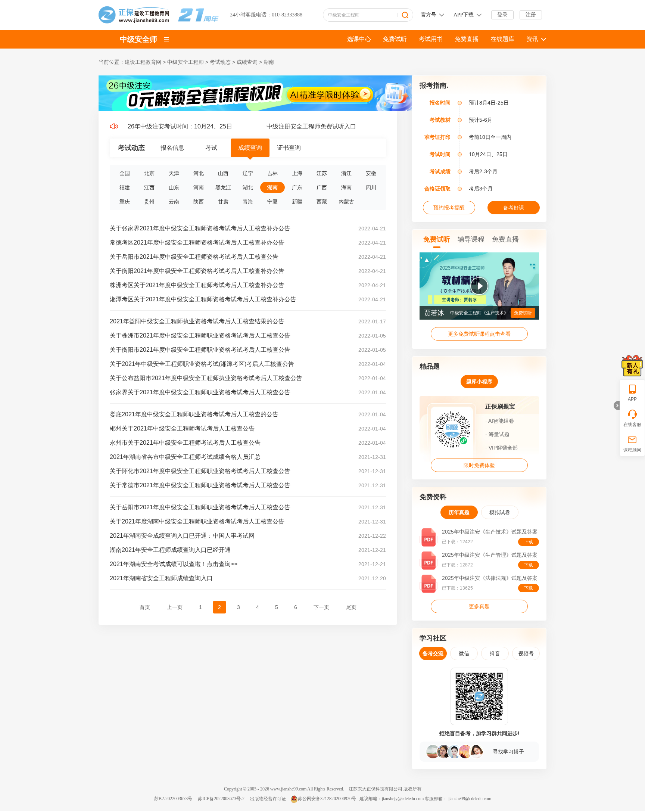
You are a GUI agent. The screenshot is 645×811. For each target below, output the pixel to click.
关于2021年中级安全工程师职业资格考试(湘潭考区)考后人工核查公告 (202, 364)
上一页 (175, 607)
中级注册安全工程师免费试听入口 (300, 126)
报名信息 (172, 148)
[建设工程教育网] (159, 14)
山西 (223, 173)
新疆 (297, 202)
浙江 (346, 173)
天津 (174, 173)
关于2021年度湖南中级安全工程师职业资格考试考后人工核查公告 (197, 521)
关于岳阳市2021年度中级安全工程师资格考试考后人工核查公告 (194, 257)
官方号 (428, 15)
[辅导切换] (166, 39)
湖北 (248, 187)
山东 (174, 187)
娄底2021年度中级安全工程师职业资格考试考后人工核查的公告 (194, 414)
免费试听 (395, 39)
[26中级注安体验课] (255, 109)
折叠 (617, 405)
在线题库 (502, 39)
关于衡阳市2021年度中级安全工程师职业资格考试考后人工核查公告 (200, 350)
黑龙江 (223, 187)
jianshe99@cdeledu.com (469, 798)
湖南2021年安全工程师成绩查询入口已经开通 (170, 550)
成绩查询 (247, 62)
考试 (211, 148)
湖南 (269, 62)
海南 (346, 187)
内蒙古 (346, 202)
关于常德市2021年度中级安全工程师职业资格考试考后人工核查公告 (200, 485)
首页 (145, 607)
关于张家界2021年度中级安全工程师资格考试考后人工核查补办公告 (200, 228)
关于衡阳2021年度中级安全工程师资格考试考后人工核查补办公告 (197, 271)
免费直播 (467, 39)
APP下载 (464, 15)
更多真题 (479, 606)
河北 (198, 173)
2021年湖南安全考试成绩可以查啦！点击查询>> (173, 564)
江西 (149, 187)
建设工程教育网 (143, 62)
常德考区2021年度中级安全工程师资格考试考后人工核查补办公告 (197, 242)
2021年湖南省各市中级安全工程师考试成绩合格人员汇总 (185, 457)
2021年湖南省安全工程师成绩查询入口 (161, 578)
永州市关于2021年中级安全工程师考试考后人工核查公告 (185, 442)
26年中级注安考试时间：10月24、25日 (168, 126)
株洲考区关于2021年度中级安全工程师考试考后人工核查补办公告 (197, 285)
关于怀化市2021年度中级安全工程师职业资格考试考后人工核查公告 (200, 471)
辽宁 (248, 173)
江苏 (322, 173)
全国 (124, 173)
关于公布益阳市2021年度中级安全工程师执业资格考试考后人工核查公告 (206, 378)
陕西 (198, 202)
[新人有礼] (632, 365)
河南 (198, 187)
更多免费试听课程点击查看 (479, 334)
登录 (502, 15)
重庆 (124, 202)
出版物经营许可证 (268, 798)
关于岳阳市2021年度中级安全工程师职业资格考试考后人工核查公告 (200, 507)
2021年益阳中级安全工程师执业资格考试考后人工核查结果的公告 (197, 321)
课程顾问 (632, 450)
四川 (371, 187)
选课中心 (359, 39)
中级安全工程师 (185, 62)
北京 (149, 173)
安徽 (371, 173)
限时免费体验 (479, 465)
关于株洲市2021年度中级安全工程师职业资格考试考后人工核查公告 (200, 335)
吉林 (272, 173)
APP (632, 399)
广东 (297, 187)
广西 (322, 187)
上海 (297, 173)
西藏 (322, 202)
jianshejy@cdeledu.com (403, 798)
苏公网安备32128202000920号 (327, 798)
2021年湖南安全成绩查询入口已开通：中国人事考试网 (182, 535)
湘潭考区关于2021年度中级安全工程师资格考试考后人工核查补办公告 (203, 299)
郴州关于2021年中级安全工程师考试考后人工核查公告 (182, 428)
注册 (531, 15)
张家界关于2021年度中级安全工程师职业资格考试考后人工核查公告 (200, 392)
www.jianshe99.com (288, 789)
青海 (248, 202)
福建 (124, 187)
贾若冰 (434, 313)
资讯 (532, 39)
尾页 (351, 607)
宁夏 (272, 202)
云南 (174, 202)
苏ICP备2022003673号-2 (221, 798)
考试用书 (431, 39)
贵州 (149, 202)
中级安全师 (138, 39)
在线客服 (632, 424)
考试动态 (220, 62)
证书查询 (289, 148)
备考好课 (513, 208)
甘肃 (223, 202)
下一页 (321, 607)
